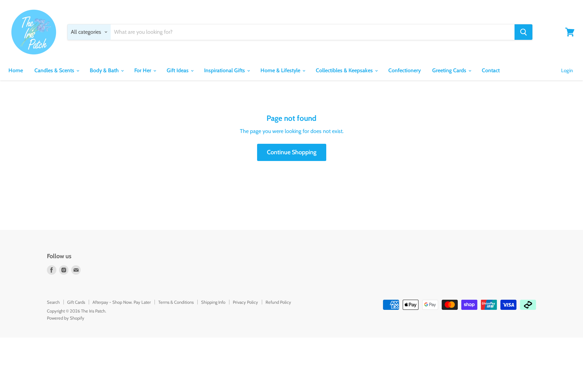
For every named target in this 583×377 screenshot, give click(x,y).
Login (567, 71)
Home (15, 70)
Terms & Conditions (176, 302)
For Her (143, 70)
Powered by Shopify (65, 318)
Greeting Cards (450, 70)
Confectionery (404, 70)
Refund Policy (278, 302)
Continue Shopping (291, 152)
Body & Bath (105, 70)
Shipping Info (213, 302)
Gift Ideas (178, 70)
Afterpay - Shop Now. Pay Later (121, 302)
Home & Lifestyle (281, 70)
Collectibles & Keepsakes (345, 70)
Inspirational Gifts (225, 70)
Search (53, 302)
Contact (491, 70)
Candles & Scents (55, 70)
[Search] (523, 32)
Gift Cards (76, 302)
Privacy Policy (245, 302)
